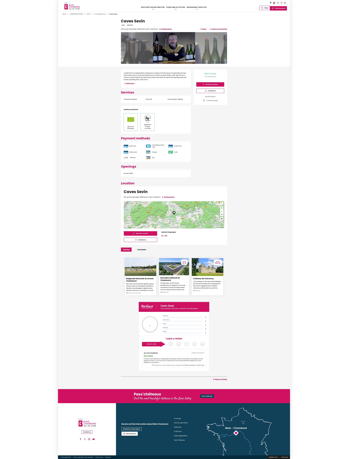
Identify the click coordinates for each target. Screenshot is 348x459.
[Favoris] (278, 2)
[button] (281, 3)
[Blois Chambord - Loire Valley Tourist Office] (72, 6)
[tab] (126, 250)
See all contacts (210, 96)
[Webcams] (271, 2)
